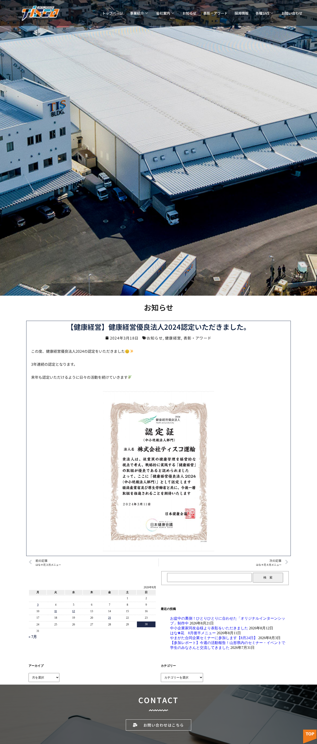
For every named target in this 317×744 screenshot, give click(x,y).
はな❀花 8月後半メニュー (193, 633)
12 (73, 611)
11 (55, 611)
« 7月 (33, 637)
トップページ (112, 13)
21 (109, 617)
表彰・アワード (215, 13)
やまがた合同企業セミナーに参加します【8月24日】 (213, 638)
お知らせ (189, 13)
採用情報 (242, 13)
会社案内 (163, 13)
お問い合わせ (291, 13)
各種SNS (262, 13)
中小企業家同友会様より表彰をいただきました (209, 628)
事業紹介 (137, 13)
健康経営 (173, 338)
